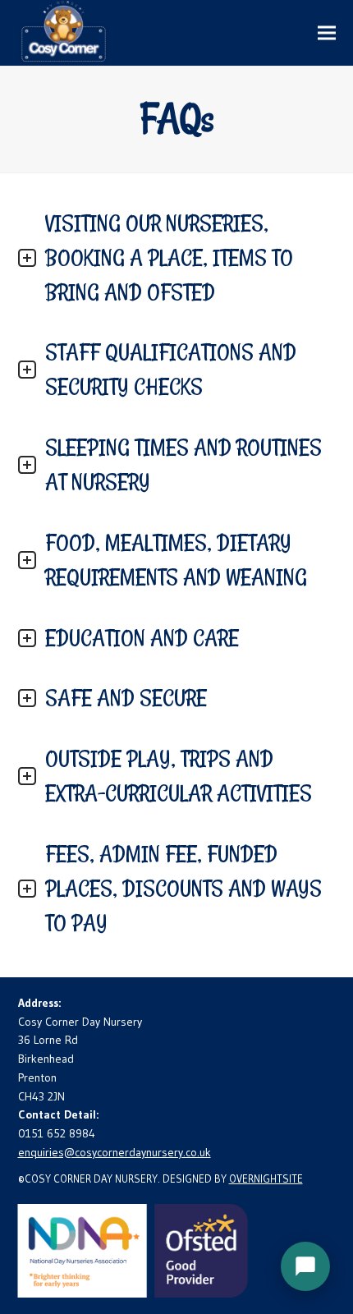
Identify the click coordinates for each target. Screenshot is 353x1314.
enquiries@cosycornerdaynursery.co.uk (114, 1152)
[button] (327, 32)
